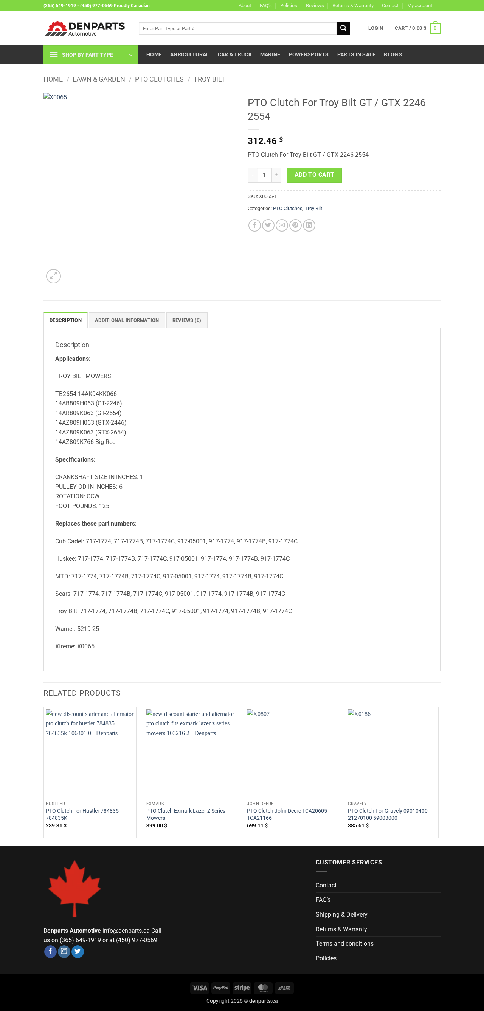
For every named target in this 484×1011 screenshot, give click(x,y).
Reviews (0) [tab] (187, 320)
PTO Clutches (159, 79)
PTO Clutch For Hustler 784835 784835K (82, 814)
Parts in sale (356, 54)
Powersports (309, 54)
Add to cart (315, 175)
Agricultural (189, 54)
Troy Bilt (209, 79)
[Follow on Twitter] (77, 951)
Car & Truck (235, 54)
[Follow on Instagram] (64, 951)
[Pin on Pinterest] (295, 225)
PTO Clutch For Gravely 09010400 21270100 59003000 (388, 814)
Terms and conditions (345, 943)
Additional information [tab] (127, 320)
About (245, 5)
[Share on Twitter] (268, 225)
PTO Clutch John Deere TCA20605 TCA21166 (287, 814)
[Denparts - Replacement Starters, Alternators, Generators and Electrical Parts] (85, 28)
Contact (390, 5)
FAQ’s (266, 5)
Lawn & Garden (99, 79)
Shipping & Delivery (342, 914)
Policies (288, 5)
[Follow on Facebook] (50, 951)
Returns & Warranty (353, 5)
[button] (375, 28)
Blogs (393, 54)
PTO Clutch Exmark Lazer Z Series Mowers (185, 814)
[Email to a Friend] (282, 225)
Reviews (315, 5)
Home (154, 54)
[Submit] (343, 28)
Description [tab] (66, 320)
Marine (270, 54)
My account (419, 5)
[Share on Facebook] (254, 225)
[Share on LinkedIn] (309, 225)
